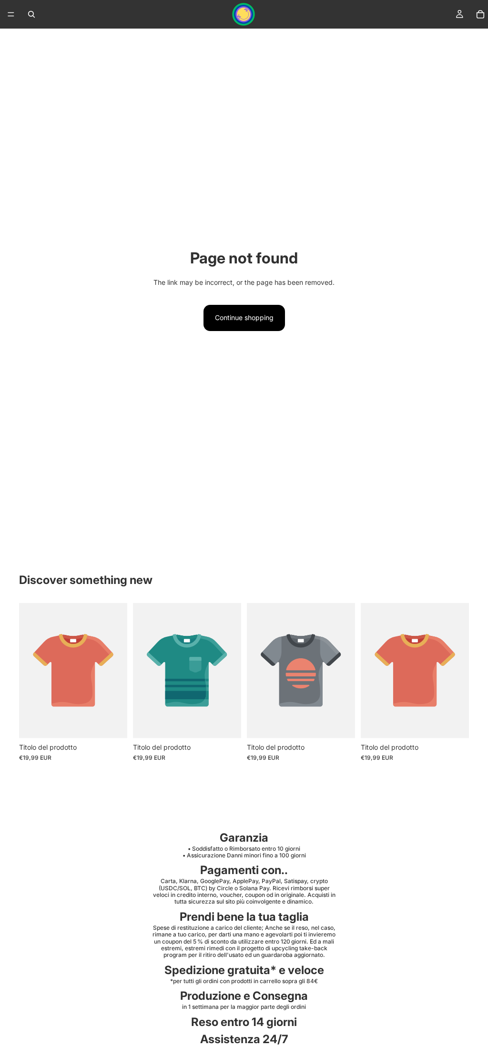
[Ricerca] (31, 14)
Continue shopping (244, 317)
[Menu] (11, 14)
